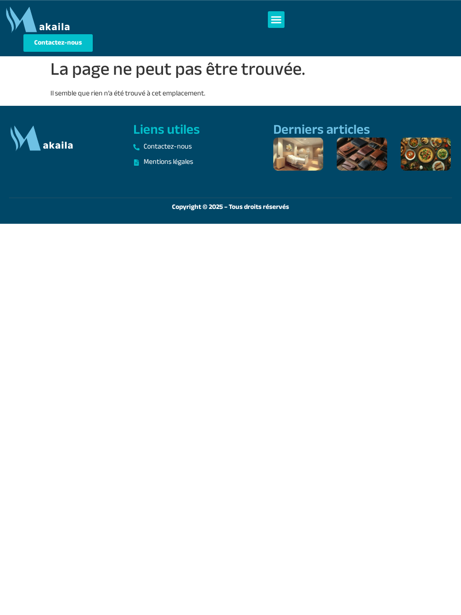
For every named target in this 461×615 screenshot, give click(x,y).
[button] (276, 19)
